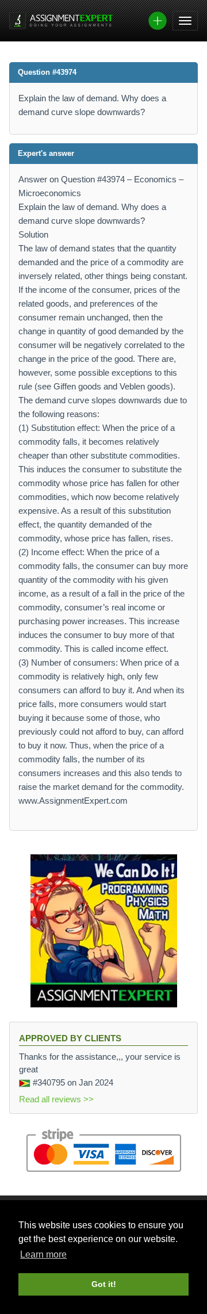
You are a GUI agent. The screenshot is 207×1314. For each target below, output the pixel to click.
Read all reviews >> (56, 1099)
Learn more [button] (43, 1254)
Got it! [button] (103, 1284)
